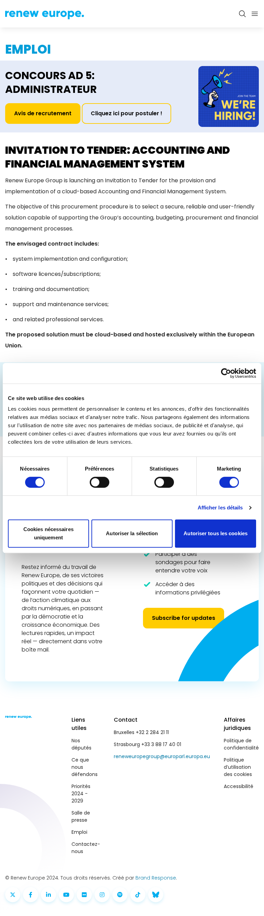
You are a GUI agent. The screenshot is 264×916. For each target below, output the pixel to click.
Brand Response (155, 877)
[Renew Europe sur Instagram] (102, 894)
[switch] (99, 482)
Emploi (79, 832)
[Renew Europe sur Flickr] (84, 894)
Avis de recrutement (43, 113)
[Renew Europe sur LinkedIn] (48, 894)
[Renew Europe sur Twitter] (12, 894)
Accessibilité (238, 786)
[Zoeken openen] (242, 14)
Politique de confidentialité (241, 744)
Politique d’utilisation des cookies (238, 767)
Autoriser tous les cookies (216, 533)
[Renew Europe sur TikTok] (137, 894)
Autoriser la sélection (132, 533)
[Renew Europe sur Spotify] (120, 894)
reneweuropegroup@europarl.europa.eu (162, 756)
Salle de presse (81, 816)
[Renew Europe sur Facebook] (30, 894)
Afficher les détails (220, 507)
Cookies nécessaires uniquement (48, 533)
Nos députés (81, 744)
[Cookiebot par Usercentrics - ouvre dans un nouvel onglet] (226, 373)
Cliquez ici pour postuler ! (126, 113)
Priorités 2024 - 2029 (81, 793)
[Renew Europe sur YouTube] (66, 894)
